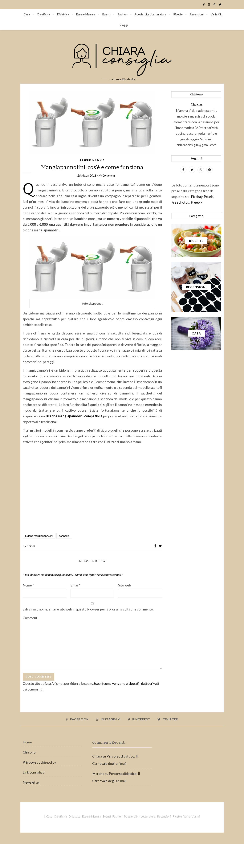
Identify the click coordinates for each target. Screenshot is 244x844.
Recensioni (197, 14)
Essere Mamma (85, 14)
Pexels (208, 196)
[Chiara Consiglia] (122, 57)
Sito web (124, 585)
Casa (27, 14)
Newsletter (31, 782)
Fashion (122, 14)
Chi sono (29, 752)
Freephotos (180, 202)
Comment (30, 618)
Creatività (43, 14)
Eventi (106, 14)
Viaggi (124, 25)
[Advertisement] (92, 489)
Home (27, 742)
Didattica (63, 14)
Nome (28, 585)
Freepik (196, 202)
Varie (214, 14)
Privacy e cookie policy (39, 762)
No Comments (107, 175)
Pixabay (196, 196)
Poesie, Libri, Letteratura (150, 14)
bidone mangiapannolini (39, 535)
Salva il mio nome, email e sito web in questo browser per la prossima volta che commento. (88, 609)
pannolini (64, 535)
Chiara (31, 546)
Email (75, 585)
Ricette (178, 14)
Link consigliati (34, 772)
